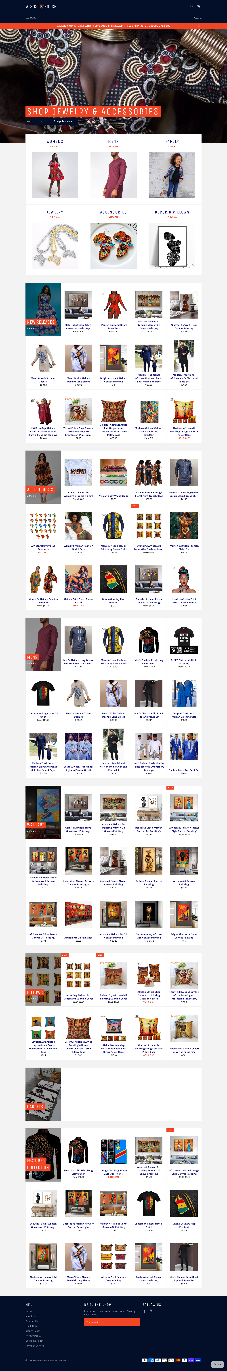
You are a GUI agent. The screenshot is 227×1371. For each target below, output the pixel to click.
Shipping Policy (34, 1340)
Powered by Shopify (57, 1360)
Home (28, 1311)
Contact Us (31, 1321)
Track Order (31, 1325)
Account (198, 18)
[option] (113, 86)
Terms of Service (34, 1345)
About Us (30, 1316)
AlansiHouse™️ (40, 1360)
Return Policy (32, 1330)
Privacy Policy (33, 1335)
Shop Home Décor (68, 127)
